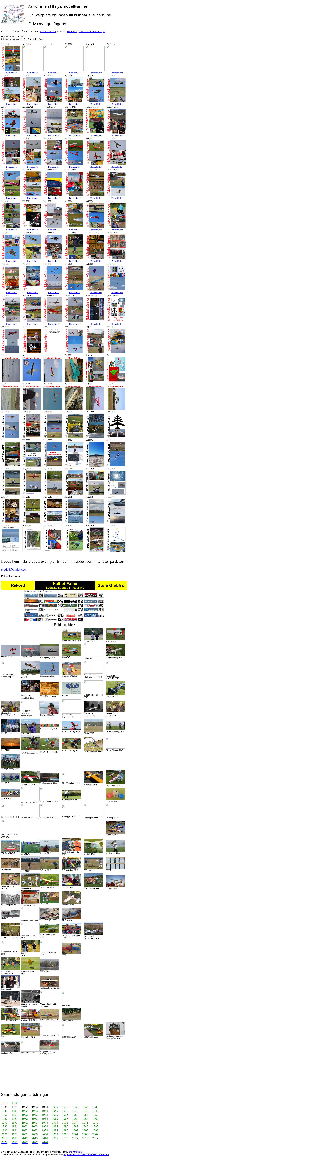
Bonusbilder (11, 72)
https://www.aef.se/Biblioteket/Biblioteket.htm (86, 1154)
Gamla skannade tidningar (92, 31)
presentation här (48, 31)
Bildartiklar (72, 31)
